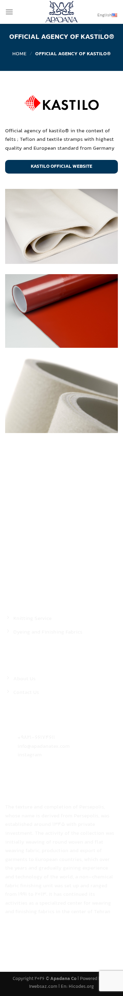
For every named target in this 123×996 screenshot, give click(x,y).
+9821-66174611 (36, 737)
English (104, 15)
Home (19, 54)
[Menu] (9, 11)
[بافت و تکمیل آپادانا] (61, 12)
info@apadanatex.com (43, 746)
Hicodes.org (81, 987)
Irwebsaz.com (43, 987)
